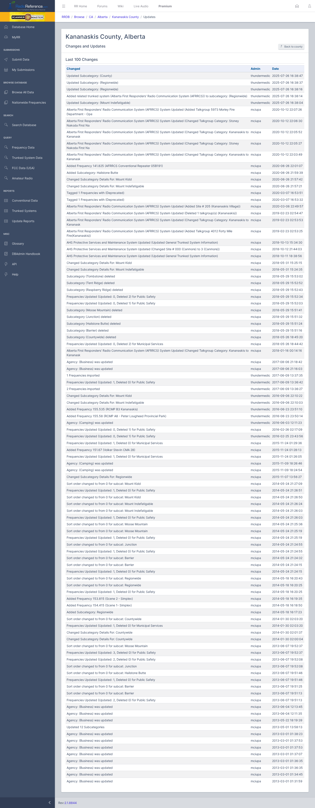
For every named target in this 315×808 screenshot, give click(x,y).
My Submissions (23, 69)
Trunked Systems (24, 211)
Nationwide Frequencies (29, 102)
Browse (79, 17)
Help (15, 274)
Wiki (120, 6)
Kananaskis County (125, 17)
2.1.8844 (70, 803)
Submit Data (20, 59)
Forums (102, 6)
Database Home (23, 27)
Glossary (18, 243)
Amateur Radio (22, 178)
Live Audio (141, 6)
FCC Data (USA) (23, 168)
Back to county (293, 46)
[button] (297, 6)
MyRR (16, 37)
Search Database (24, 125)
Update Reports (23, 221)
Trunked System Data (27, 157)
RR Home (80, 6)
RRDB (66, 17)
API (14, 264)
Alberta (103, 17)
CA (91, 17)
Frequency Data (23, 147)
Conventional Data (25, 200)
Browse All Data (23, 92)
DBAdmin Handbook (26, 254)
